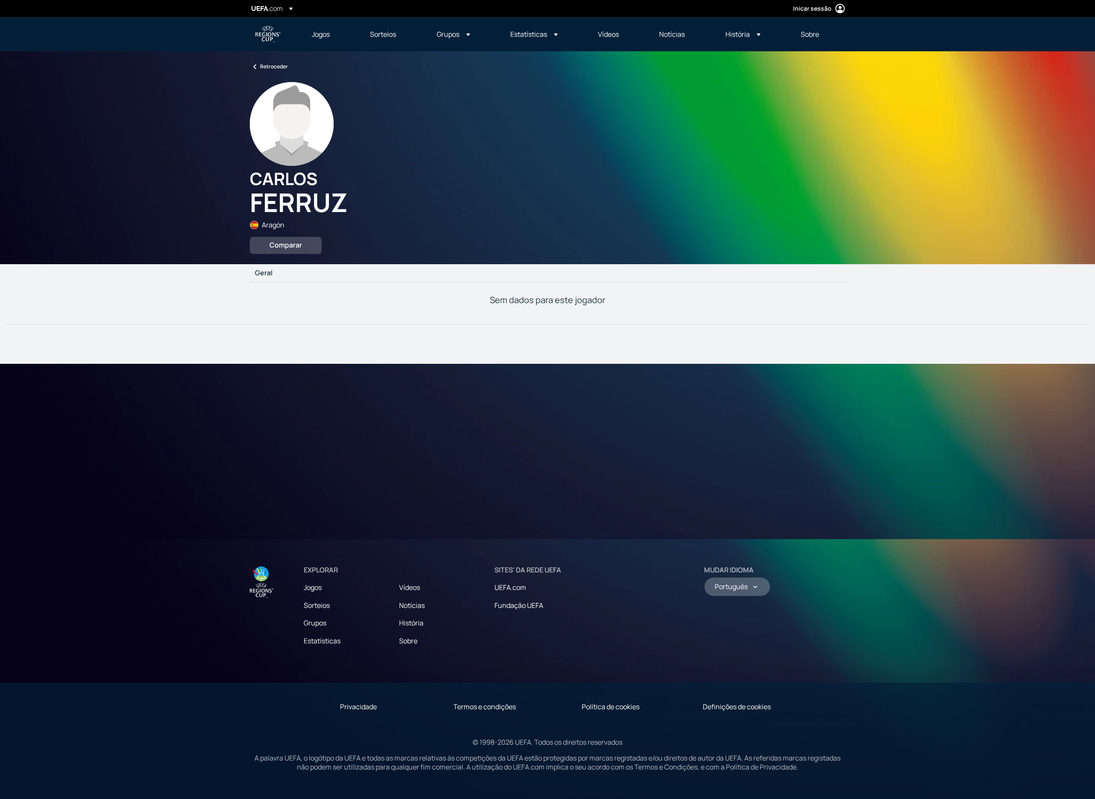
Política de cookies (610, 706)
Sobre (408, 641)
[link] (320, 34)
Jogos (313, 587)
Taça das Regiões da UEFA (268, 34)
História (411, 623)
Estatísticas (322, 641)
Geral (263, 273)
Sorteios (317, 605)
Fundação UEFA (518, 605)
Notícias (412, 605)
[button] (453, 34)
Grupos (315, 623)
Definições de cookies (737, 706)
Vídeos (409, 587)
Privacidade (358, 706)
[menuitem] (330, 34)
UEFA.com (510, 587)
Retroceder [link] (274, 66)
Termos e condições (484, 706)
